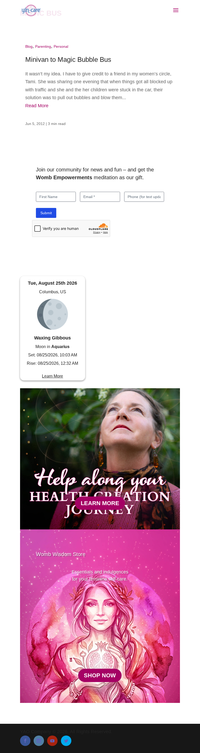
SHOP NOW (100, 675)
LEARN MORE (100, 503)
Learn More (52, 376)
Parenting (43, 46)
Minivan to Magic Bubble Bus (68, 59)
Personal (61, 46)
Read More (36, 105)
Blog (29, 46)
